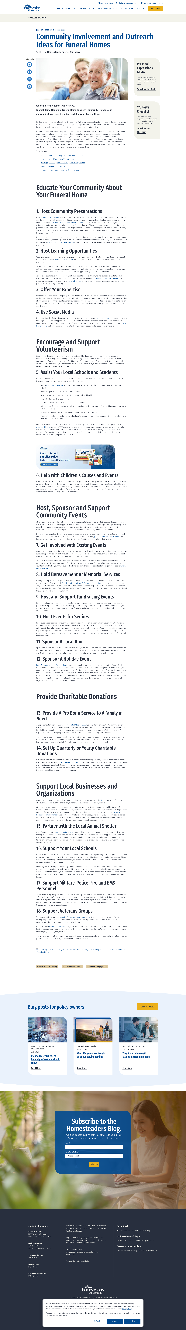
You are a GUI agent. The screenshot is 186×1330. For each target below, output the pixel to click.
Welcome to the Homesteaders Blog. (55, 105)
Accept (114, 1321)
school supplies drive (54, 385)
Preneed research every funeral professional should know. (45, 1059)
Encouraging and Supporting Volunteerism (57, 159)
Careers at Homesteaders (129, 1246)
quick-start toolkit (43, 427)
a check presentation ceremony (70, 762)
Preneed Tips (37, 1049)
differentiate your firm (64, 260)
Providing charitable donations (53, 166)
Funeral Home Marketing (49, 110)
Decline (132, 1321)
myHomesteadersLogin (128, 1236)
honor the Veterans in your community (74, 917)
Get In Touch (122, 1226)
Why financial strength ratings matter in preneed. (136, 1055)
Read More (36, 1068)
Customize (97, 1321)
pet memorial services (65, 832)
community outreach (57, 927)
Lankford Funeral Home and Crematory (67, 223)
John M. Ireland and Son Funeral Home (51, 665)
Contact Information (38, 1226)
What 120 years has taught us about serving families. (91, 1055)
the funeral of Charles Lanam (75, 725)
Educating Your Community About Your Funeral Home (62, 156)
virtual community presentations (60, 242)
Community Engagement (99, 110)
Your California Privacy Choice (77, 1261)
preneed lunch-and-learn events (107, 537)
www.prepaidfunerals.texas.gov (78, 1252)
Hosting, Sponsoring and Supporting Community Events (63, 163)
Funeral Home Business (74, 110)
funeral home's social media (106, 278)
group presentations (51, 217)
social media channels (104, 318)
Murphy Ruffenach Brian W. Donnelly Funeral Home (82, 583)
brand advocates (74, 281)
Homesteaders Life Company (63, 52)
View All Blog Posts (37, 17)
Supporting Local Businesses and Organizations (60, 170)
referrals (102, 800)
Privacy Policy (127, 1309)
